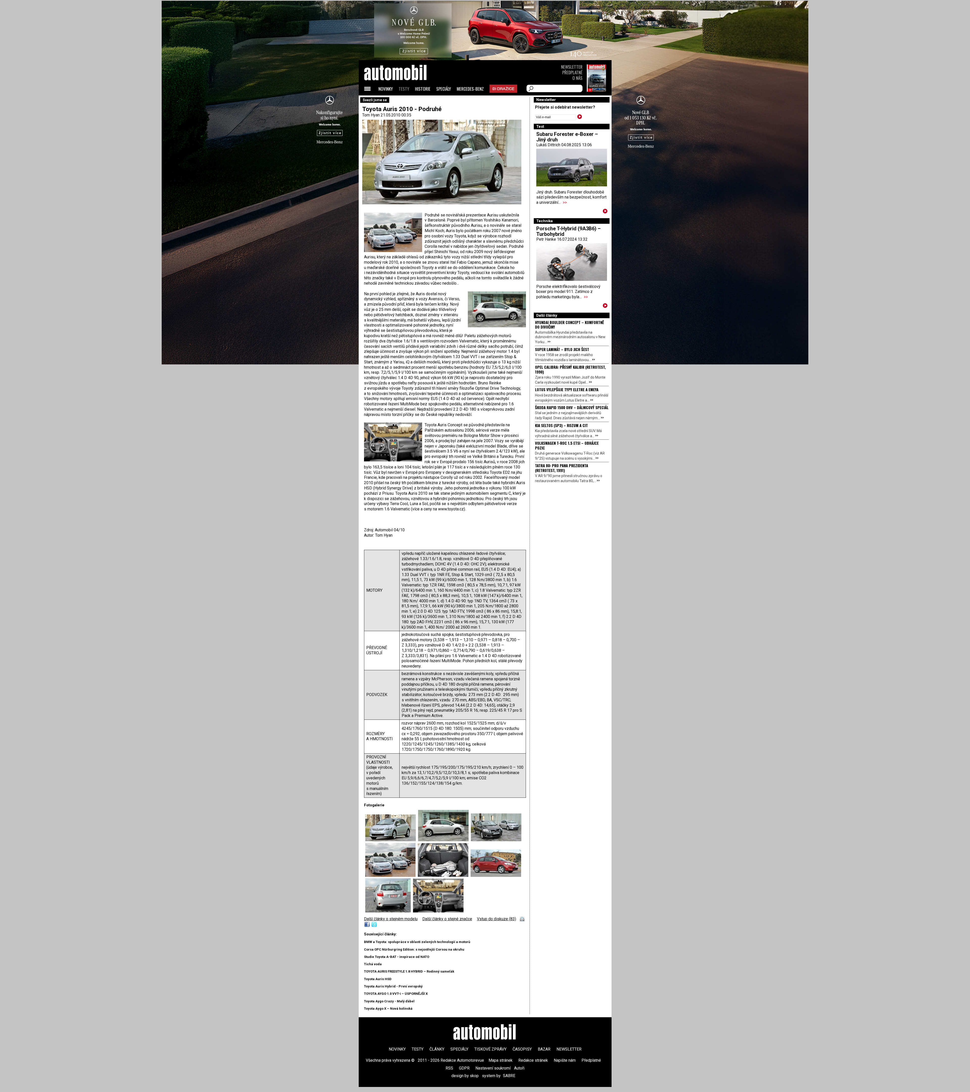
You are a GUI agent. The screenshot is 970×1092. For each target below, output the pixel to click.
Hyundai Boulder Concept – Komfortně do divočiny (569, 324)
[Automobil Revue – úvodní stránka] (402, 101)
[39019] (496, 875)
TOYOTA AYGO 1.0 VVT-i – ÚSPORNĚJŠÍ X (396, 994)
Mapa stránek (501, 1060)
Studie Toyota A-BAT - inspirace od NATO (396, 957)
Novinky (385, 89)
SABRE (509, 1075)
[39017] (444, 875)
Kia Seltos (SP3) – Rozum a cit (561, 425)
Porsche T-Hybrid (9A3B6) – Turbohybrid (568, 231)
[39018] (391, 839)
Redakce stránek (533, 1060)
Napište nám (565, 1060)
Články (436, 1049)
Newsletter (572, 67)
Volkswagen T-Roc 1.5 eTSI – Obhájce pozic (567, 445)
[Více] (605, 212)
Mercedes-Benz (470, 89)
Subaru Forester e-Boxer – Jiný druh (567, 137)
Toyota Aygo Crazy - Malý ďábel (389, 1001)
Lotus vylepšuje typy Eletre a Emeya (566, 389)
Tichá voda (373, 964)
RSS (449, 1068)
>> (565, 202)
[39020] (389, 911)
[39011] (391, 875)
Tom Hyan (371, 115)
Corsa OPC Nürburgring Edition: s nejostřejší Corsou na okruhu (414, 949)
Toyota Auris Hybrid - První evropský (393, 986)
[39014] (444, 839)
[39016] (438, 911)
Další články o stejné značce (447, 918)
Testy (404, 89)
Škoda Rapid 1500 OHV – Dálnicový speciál (572, 407)
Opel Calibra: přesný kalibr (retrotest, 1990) (570, 369)
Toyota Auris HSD (378, 979)
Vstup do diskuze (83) (496, 918)
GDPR (464, 1068)
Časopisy (522, 1049)
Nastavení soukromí (493, 1068)
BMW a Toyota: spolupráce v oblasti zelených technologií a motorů (417, 942)
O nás (577, 78)
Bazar (544, 1049)
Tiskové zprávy (490, 1049)
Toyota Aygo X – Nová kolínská (388, 1008)
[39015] (496, 839)
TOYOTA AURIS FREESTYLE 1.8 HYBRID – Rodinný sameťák (409, 971)
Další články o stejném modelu (391, 918)
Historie (422, 89)
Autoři (519, 1068)
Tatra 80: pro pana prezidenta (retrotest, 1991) (561, 468)
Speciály (443, 89)
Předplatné (572, 72)
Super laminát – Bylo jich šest (562, 349)
